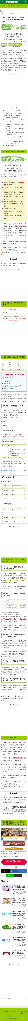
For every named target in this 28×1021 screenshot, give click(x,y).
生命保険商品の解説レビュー (15, 44)
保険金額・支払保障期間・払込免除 (13, 113)
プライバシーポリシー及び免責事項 (20, 1012)
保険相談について (7, 1011)
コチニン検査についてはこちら (10, 470)
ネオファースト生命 (7, 46)
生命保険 (5, 44)
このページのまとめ (9, 145)
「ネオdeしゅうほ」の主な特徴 (12, 110)
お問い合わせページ (14, 1016)
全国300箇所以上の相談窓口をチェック (14, 861)
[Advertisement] (14, 89)
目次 (12, 107)
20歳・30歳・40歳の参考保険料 (12, 115)
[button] (18, 875)
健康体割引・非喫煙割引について (14, 117)
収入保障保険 (17, 46)
